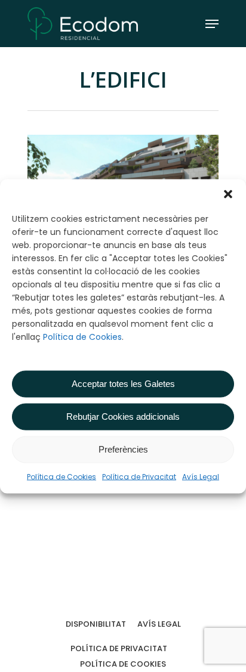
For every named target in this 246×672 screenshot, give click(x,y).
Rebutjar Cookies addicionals (123, 416)
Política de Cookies (82, 336)
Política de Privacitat (139, 476)
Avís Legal (200, 476)
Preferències (123, 449)
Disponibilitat (96, 624)
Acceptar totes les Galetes (123, 384)
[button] (228, 194)
